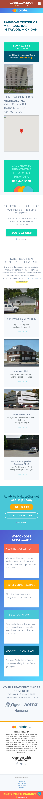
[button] (21, 131)
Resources (21, 782)
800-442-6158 (21, 47)
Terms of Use (21, 783)
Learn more (21, 331)
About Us (22, 780)
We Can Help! (26, 58)
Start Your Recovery (21, 515)
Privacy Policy (21, 785)
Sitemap (21, 787)
